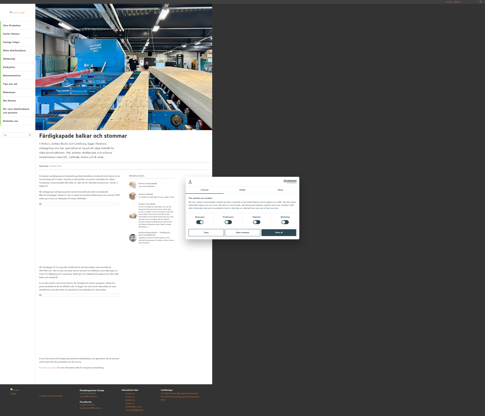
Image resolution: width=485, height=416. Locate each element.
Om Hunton (9, 100)
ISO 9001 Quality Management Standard (179, 393)
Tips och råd (10, 84)
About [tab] (280, 190)
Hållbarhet (9, 58)
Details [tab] (242, 190)
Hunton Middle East (134, 410)
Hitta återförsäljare (14, 50)
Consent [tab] (204, 190)
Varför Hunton (11, 33)
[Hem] (17, 12)
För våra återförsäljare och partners (16, 110)
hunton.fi (129, 403)
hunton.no (130, 393)
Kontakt (449, 2)
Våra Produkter (12, 25)
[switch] (228, 222)
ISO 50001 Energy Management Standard (180, 396)
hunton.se (130, 396)
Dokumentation (12, 75)
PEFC (163, 400)
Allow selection (242, 233)
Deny (206, 233)
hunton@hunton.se (88, 396)
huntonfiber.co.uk (133, 406)
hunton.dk (130, 400)
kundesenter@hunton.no (91, 408)
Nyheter (457, 2)
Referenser (9, 92)
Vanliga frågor (11, 42)
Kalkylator (9, 67)
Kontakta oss (10, 121)
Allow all (279, 233)
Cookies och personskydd (50, 395)
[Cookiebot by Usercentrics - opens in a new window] (285, 181)
